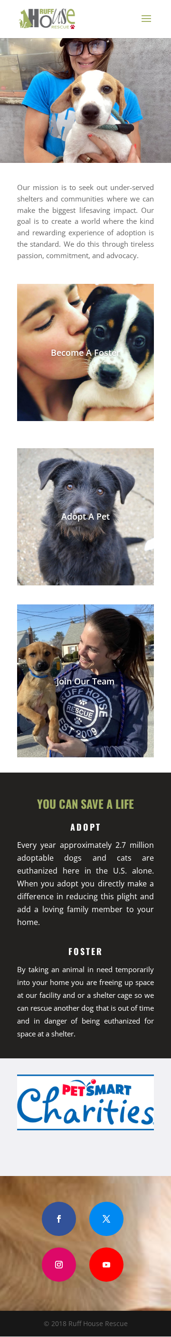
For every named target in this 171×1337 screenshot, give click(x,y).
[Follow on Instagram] (59, 1264)
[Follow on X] (106, 1219)
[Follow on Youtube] (106, 1264)
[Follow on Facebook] (59, 1219)
